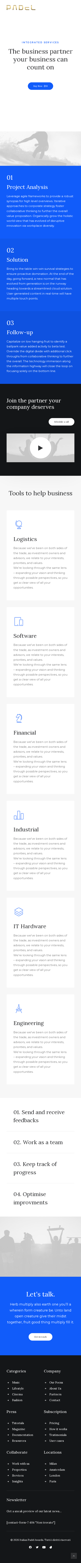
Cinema (17, 1394)
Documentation (22, 1435)
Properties (19, 1469)
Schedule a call (61, 421)
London (54, 1475)
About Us (55, 1388)
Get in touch (40, 1337)
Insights (17, 1481)
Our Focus (56, 1382)
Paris (52, 1481)
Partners (55, 1394)
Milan (53, 1463)
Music (16, 1382)
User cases (56, 1441)
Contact (54, 1400)
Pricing (54, 1423)
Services (18, 1475)
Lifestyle (18, 1388)
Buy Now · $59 (40, 86)
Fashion (17, 1400)
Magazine (18, 1429)
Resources (19, 1441)
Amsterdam (57, 1469)
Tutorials (18, 1423)
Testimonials (57, 1435)
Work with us (20, 1463)
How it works (58, 1429)
